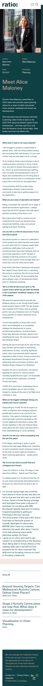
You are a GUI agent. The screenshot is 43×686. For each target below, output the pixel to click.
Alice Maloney (29, 62)
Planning (26, 72)
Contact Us (9, 675)
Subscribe (9, 678)
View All (6, 575)
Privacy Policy (23, 675)
